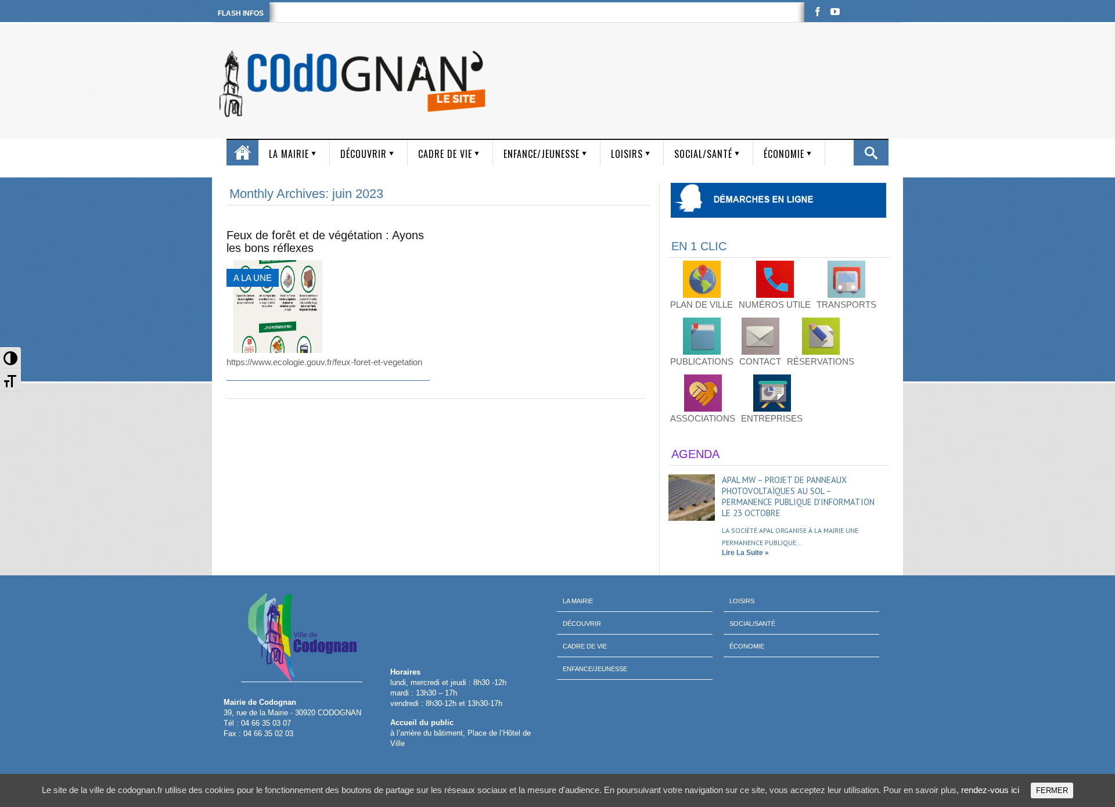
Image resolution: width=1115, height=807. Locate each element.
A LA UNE (252, 278)
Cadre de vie (445, 154)
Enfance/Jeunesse (541, 154)
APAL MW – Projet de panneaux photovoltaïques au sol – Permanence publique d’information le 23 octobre (798, 496)
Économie (784, 154)
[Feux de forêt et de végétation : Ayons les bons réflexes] (274, 306)
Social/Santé (703, 154)
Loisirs (627, 154)
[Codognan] (354, 83)
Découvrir (363, 154)
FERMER (1052, 790)
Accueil (242, 152)
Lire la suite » (745, 552)
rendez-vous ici (990, 790)
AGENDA (695, 454)
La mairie (289, 154)
